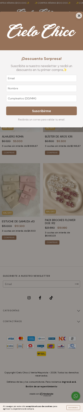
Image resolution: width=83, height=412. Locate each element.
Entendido (73, 408)
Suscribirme (41, 111)
